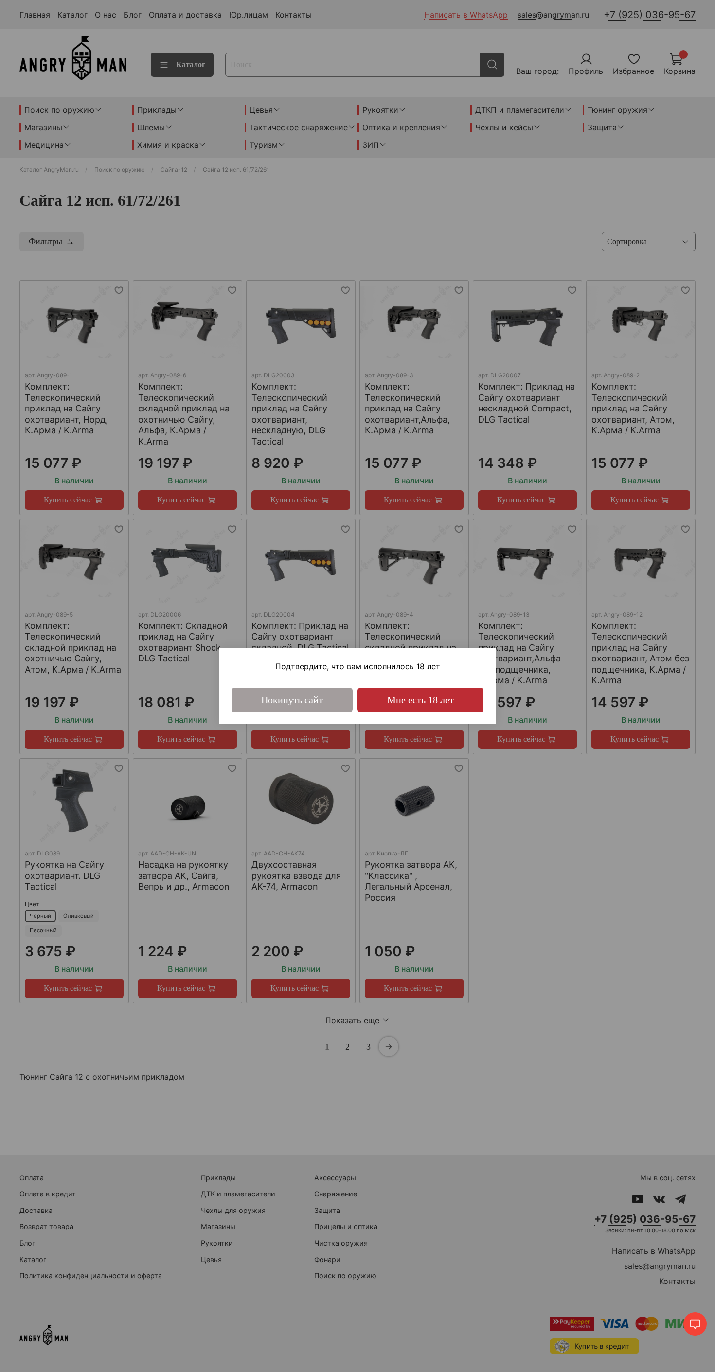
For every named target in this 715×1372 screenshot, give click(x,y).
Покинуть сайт (292, 700)
